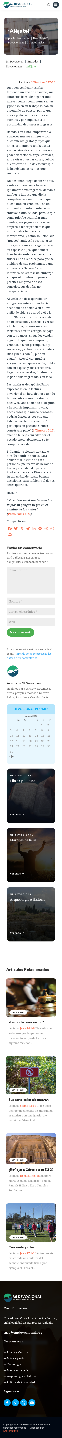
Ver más (15, 814)
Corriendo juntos (21, 1247)
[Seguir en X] (23, 1402)
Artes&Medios (10, 1430)
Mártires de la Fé (17, 1370)
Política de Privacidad (21, 1382)
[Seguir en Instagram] (15, 1402)
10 (11, 735)
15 (42, 735)
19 (23, 741)
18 (17, 741)
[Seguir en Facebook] (7, 1402)
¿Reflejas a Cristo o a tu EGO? (31, 1170)
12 (23, 735)
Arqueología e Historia (21, 1376)
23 (48, 741)
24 (11, 746)
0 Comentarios (35, 42)
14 (36, 735)
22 (42, 741)
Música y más (15, 1358)
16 (48, 735)
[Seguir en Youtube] (31, 1402)
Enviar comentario (20, 632)
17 (11, 741)
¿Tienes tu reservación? (26, 1022)
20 (30, 741)
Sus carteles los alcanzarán (29, 1100)
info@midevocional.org (23, 1332)
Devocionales (16, 42)
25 (17, 746)
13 (30, 735)
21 (36, 741)
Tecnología (14, 1364)
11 (17, 735)
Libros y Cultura (17, 1352)
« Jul (11, 756)
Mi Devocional (21, 38)
